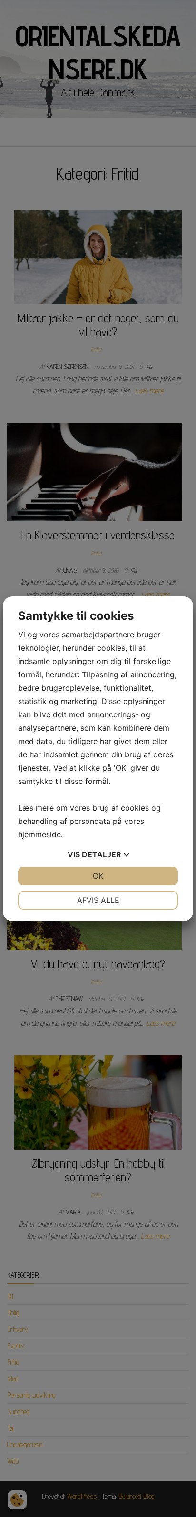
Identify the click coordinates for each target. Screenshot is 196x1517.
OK (98, 876)
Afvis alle (98, 900)
